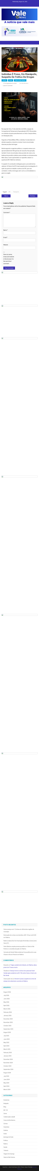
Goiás (10, 80)
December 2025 (8, 1019)
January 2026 (7, 1015)
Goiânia (6, 1130)
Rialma (6, 1144)
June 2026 (7, 998)
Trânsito (6, 1150)
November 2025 (8, 1022)
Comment (6, 212)
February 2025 (8, 1052)
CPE (9, 192)
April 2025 (6, 1046)
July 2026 (6, 995)
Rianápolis (16, 192)
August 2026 (7, 992)
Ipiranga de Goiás (8, 1137)
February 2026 (8, 1012)
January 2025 (7, 1056)
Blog (5, 1107)
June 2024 (7, 1079)
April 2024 (6, 1086)
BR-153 (6, 1110)
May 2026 (6, 1002)
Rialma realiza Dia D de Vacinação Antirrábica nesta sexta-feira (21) (20, 942)
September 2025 (8, 1029)
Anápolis (6, 1103)
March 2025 (7, 1049)
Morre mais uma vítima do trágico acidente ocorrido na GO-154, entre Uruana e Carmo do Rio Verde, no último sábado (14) (7, 196)
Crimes (4, 80)
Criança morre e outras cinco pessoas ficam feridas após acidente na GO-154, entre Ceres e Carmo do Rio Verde (20, 973)
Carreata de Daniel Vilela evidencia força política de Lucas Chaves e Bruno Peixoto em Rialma (20, 953)
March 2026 (7, 1009)
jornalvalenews (23, 83)
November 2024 (8, 1062)
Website (5, 245)
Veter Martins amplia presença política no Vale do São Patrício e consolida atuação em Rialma (19, 948)
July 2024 (6, 1076)
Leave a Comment (7, 85)
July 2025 (6, 1035)
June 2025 (7, 1039)
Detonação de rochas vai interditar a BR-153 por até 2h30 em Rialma (20, 936)
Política (6, 1140)
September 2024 (8, 1069)
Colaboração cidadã (9, 1117)
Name (5, 230)
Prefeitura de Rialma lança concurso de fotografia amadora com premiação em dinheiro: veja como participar (33, 196)
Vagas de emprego (9, 1154)
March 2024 (7, 1089)
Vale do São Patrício (20, 80)
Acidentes (6, 1100)
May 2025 (6, 1042)
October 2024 (7, 1066)
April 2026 (6, 1005)
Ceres (5, 1113)
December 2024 (8, 1059)
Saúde (5, 1147)
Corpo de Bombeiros (9, 1120)
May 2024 (6, 1083)
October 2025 (7, 1025)
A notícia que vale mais (19, 22)
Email (5, 237)
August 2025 (7, 1032)
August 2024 (7, 1072)
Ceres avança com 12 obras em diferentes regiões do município (19, 930)
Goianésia (6, 1127)
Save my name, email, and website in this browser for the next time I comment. (8, 259)
